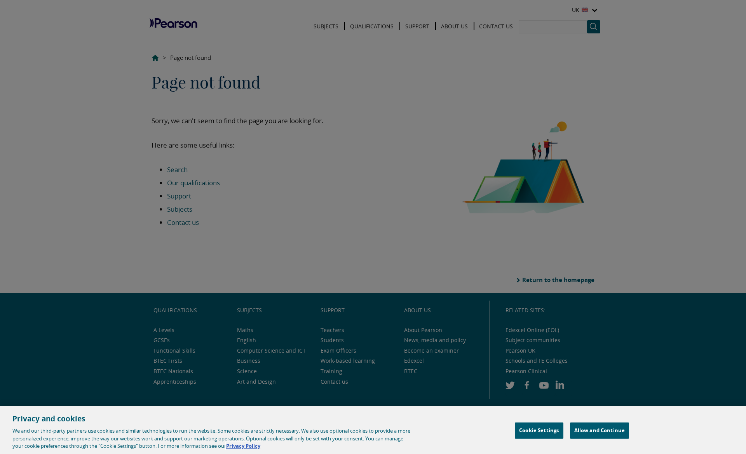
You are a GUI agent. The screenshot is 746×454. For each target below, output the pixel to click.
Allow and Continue (599, 430)
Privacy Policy (243, 445)
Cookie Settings (539, 430)
